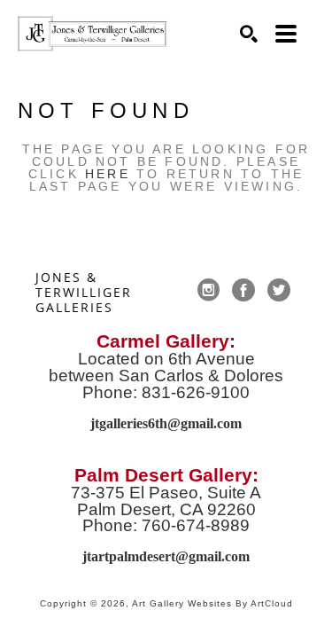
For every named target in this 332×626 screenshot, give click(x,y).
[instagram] (208, 289)
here (107, 174)
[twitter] (278, 289)
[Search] (249, 34)
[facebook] (243, 289)
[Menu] (286, 34)
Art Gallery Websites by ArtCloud (212, 603)
